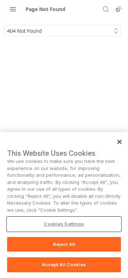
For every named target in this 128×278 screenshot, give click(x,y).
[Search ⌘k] (105, 9)
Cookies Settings (64, 224)
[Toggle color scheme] (118, 9)
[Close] (119, 142)
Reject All (64, 244)
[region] (64, 205)
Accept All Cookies (64, 264)
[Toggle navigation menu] (12, 9)
